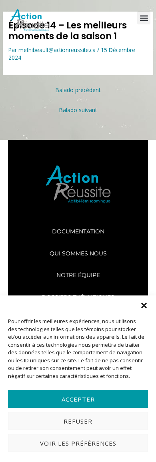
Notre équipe (78, 275)
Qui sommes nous (78, 253)
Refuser (78, 421)
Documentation (78, 231)
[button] (144, 305)
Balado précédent (78, 90)
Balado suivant (78, 110)
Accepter (78, 399)
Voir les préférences (78, 443)
